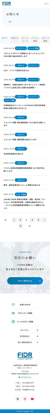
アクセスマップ (26, 377)
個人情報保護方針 (25, 342)
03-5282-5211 (28, 383)
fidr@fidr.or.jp (28, 390)
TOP (10, 22)
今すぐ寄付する (25, 280)
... (44, 220)
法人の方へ (25, 330)
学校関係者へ (25, 336)
